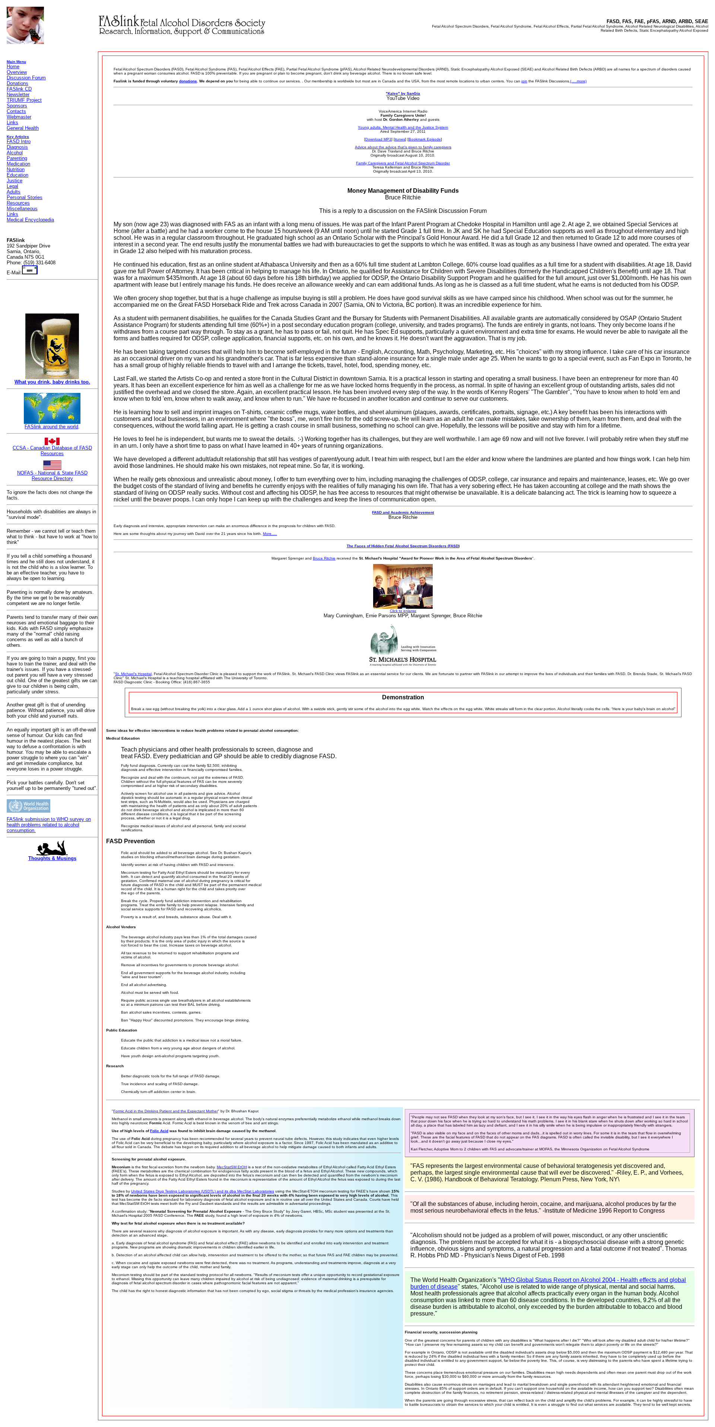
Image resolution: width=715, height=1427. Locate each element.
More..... (270, 534)
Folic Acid (159, 1131)
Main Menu (16, 62)
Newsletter (18, 94)
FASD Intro (19, 141)
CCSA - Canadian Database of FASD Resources (52, 450)
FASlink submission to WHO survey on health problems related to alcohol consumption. (49, 824)
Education (17, 175)
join (524, 81)
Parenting (17, 158)
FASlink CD (19, 89)
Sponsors (17, 105)
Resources (18, 203)
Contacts (16, 111)
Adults (13, 192)
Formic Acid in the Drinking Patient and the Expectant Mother (165, 1111)
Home (13, 66)
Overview (17, 72)
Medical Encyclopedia (30, 220)
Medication (18, 164)
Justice (14, 180)
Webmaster (19, 117)
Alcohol (15, 152)
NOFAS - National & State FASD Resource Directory (52, 475)
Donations (17, 83)
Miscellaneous (22, 208)
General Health (23, 128)
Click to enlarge (403, 611)
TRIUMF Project (24, 100)
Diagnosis (17, 147)
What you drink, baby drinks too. (52, 382)
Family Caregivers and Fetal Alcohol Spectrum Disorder (403, 163)
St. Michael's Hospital (133, 674)
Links (12, 122)
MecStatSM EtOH (232, 1167)
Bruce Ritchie (324, 558)
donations (188, 81)
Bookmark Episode (425, 139)
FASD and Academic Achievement (403, 512)
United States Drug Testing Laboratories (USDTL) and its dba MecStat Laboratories (202, 1191)
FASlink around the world (51, 426)
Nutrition (16, 169)
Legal (12, 186)
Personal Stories (24, 197)
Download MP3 (378, 139)
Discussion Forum (26, 78)
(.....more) (578, 81)
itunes (400, 139)
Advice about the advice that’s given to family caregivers (403, 147)
